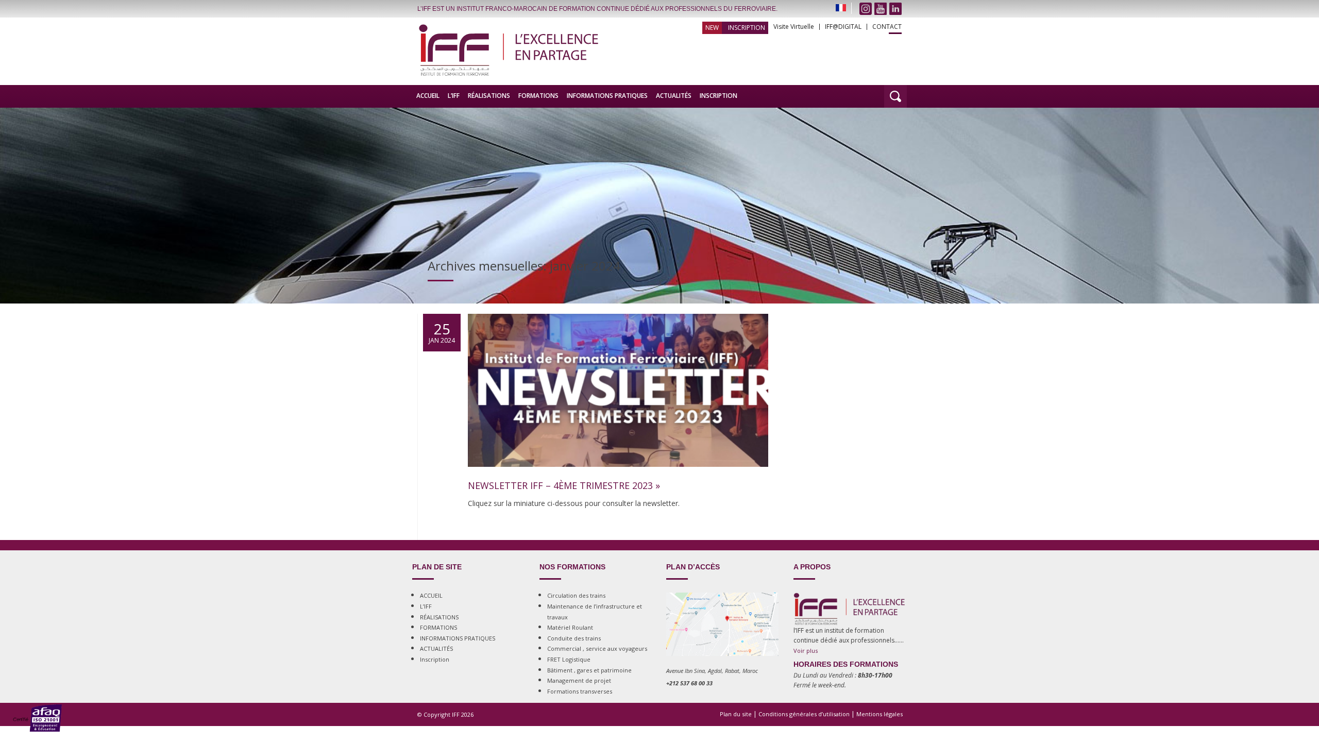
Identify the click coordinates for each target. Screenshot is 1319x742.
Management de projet (579, 680)
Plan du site (736, 714)
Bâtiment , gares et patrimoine (589, 670)
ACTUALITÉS (673, 95)
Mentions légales (879, 714)
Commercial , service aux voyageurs (597, 648)
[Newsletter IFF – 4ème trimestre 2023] (618, 476)
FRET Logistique (568, 659)
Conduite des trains (574, 638)
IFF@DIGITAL (843, 27)
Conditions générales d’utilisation (804, 714)
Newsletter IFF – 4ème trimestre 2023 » (564, 485)
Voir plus (805, 650)
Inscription (746, 27)
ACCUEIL (427, 95)
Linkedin (895, 9)
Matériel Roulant (570, 627)
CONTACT (887, 27)
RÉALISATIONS (489, 95)
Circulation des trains (576, 595)
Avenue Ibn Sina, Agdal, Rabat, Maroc (712, 670)
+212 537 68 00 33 (689, 683)
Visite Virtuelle (793, 27)
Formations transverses (579, 691)
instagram (865, 9)
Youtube (880, 9)
